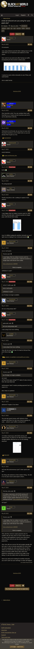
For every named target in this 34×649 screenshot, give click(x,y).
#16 (31, 415)
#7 (31, 195)
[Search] (32, 15)
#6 (31, 181)
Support (3, 635)
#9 (31, 248)
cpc (11, 28)
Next (17, 34)
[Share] (29, 44)
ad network (24, 26)
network (28, 28)
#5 (31, 167)
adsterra (4, 28)
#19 (31, 487)
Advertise (4, 630)
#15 (31, 401)
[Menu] (1, 15)
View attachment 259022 (20, 499)
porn (3, 31)
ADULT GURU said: (8, 285)
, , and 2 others (17, 357)
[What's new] (28, 15)
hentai (23, 28)
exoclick (19, 28)
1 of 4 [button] (12, 34)
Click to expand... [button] (17, 267)
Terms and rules (5, 637)
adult (8, 28)
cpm (15, 28)
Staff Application (6, 628)
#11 (31, 306)
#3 (31, 128)
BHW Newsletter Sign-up (8, 632)
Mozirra (5, 26)
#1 (31, 44)
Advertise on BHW (17, 91)
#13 (31, 340)
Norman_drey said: (8, 491)
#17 (31, 433)
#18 (31, 466)
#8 (31, 210)
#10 (31, 281)
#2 (31, 110)
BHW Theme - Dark (8, 624)
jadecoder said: (7, 323)
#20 (31, 513)
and (10, 155)
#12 (31, 320)
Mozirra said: (6, 254)
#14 (31, 368)
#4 (31, 149)
